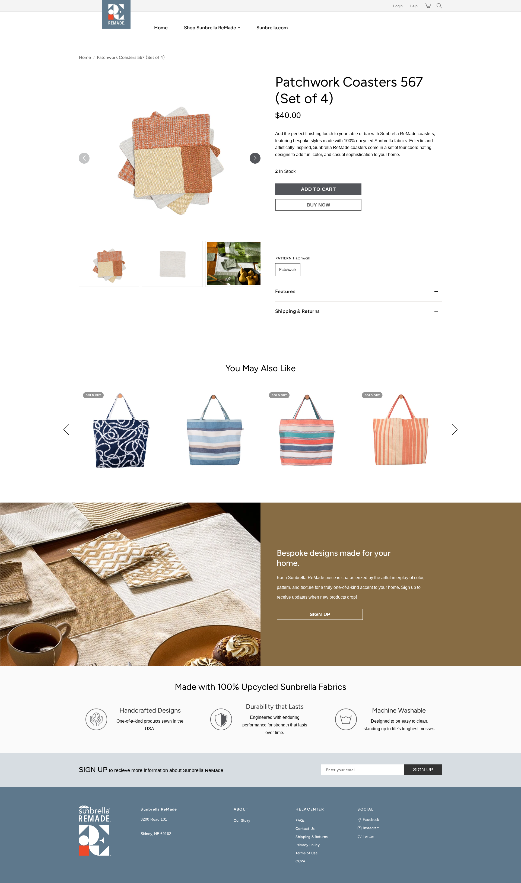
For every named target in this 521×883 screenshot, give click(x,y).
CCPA (301, 861)
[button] (255, 158)
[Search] (438, 5)
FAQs (300, 820)
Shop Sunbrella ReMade (210, 28)
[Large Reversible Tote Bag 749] (307, 430)
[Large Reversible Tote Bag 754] (121, 430)
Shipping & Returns (297, 311)
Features (285, 291)
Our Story (242, 820)
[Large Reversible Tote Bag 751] (214, 430)
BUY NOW (318, 205)
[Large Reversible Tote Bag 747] (400, 430)
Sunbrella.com (272, 28)
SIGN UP (423, 769)
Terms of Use (306, 853)
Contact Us (305, 829)
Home (161, 28)
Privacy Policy (308, 845)
